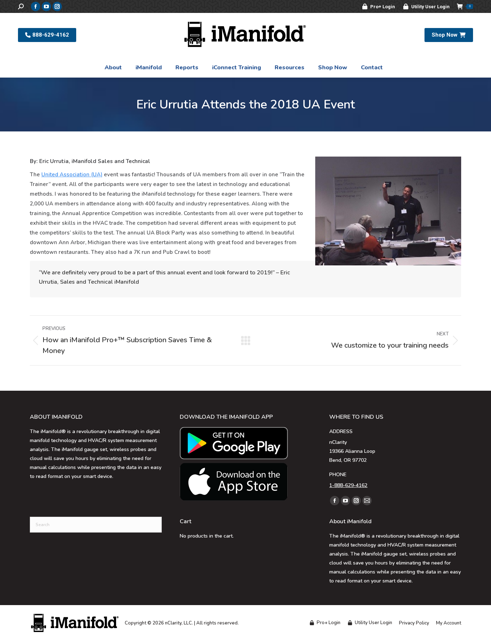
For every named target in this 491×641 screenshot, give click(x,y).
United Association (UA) (71, 174)
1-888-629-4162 (348, 485)
